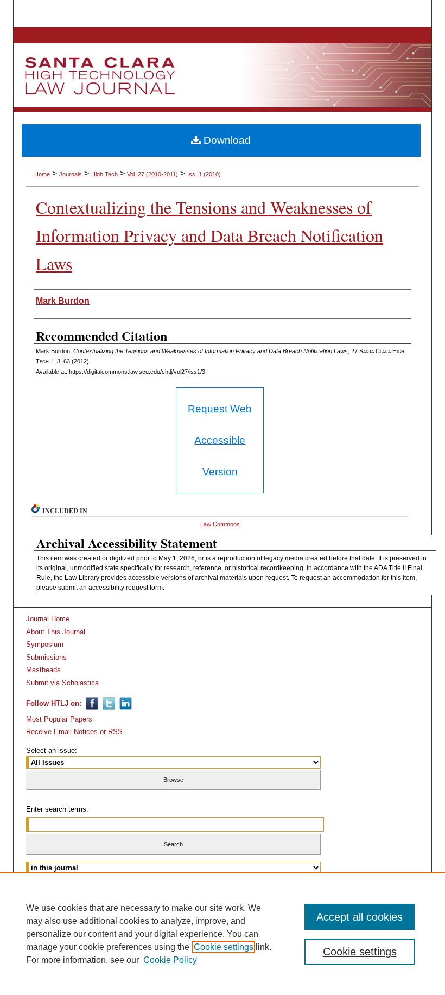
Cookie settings (223, 947)
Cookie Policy (170, 960)
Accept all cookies (359, 917)
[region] (222, 933)
